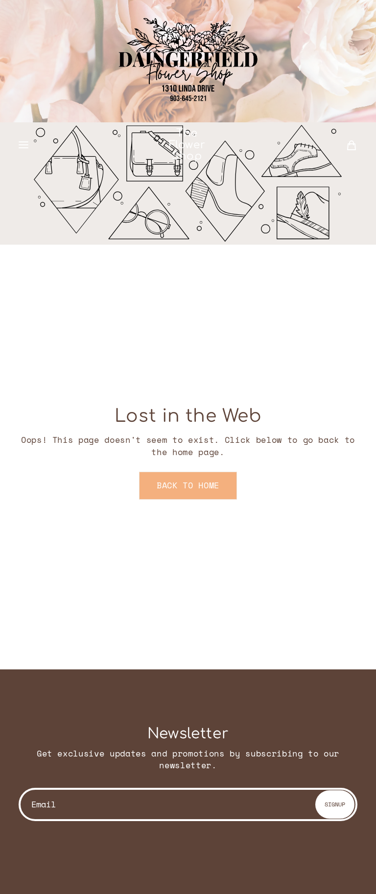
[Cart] (351, 144)
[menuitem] (351, 144)
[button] (23, 145)
